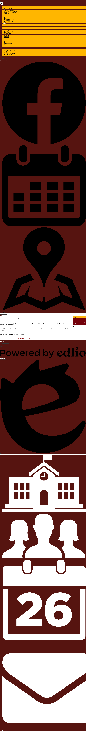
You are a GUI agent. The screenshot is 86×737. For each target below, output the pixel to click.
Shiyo (5, 28)
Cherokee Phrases (7, 27)
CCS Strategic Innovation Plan (9, 46)
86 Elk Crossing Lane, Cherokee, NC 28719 (7, 346)
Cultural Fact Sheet (7, 39)
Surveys (5, 52)
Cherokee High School (8, 8)
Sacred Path (6, 44)
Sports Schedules (7, 25)
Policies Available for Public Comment (10, 49)
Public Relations (7, 32)
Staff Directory (6, 13)
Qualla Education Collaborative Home (10, 50)
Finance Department (7, 16)
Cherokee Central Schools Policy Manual (10, 11)
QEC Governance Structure (10, 51)
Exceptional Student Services (9, 19)
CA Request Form (7, 30)
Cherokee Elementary (7, 6)
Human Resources (7, 17)
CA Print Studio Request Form (9, 31)
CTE (5, 22)
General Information (7, 41)
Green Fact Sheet (7, 40)
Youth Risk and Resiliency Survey (9, 53)
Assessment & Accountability (9, 10)
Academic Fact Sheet (7, 35)
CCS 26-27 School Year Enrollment (10, 55)
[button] (5, 5)
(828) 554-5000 (19, 346)
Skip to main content (3, 0)
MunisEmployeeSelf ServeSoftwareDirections (79, 326)
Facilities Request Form (8, 54)
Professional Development (8, 21)
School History (6, 45)
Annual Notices (6, 37)
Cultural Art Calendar (7, 33)
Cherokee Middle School (8, 7)
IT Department (6, 18)
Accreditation (6, 36)
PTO (5, 42)
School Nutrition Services (8, 15)
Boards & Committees (7, 14)
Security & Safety (7, 20)
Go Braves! (6, 24)
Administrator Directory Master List (10, 12)
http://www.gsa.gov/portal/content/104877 (20, 334)
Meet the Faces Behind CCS (8, 43)
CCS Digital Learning (5, 343)
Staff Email (4, 58)
